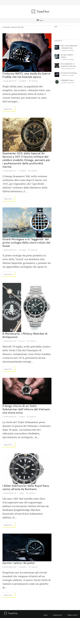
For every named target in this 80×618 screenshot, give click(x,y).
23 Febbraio (23, 81)
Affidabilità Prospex (67, 80)
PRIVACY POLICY (73, 615)
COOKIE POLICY (57, 615)
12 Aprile (22, 416)
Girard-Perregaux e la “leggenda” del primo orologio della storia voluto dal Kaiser (26, 243)
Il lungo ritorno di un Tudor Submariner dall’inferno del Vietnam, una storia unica (26, 409)
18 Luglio (22, 341)
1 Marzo (21, 493)
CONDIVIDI (34, 81)
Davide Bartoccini (10, 81)
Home (45, 615)
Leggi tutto (9, 109)
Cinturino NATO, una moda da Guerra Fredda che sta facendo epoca (26, 75)
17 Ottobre (22, 250)
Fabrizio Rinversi (68, 50)
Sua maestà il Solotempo (69, 73)
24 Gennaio (22, 567)
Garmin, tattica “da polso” (18, 563)
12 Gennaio (22, 171)
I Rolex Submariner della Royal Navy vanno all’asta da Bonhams (25, 487)
